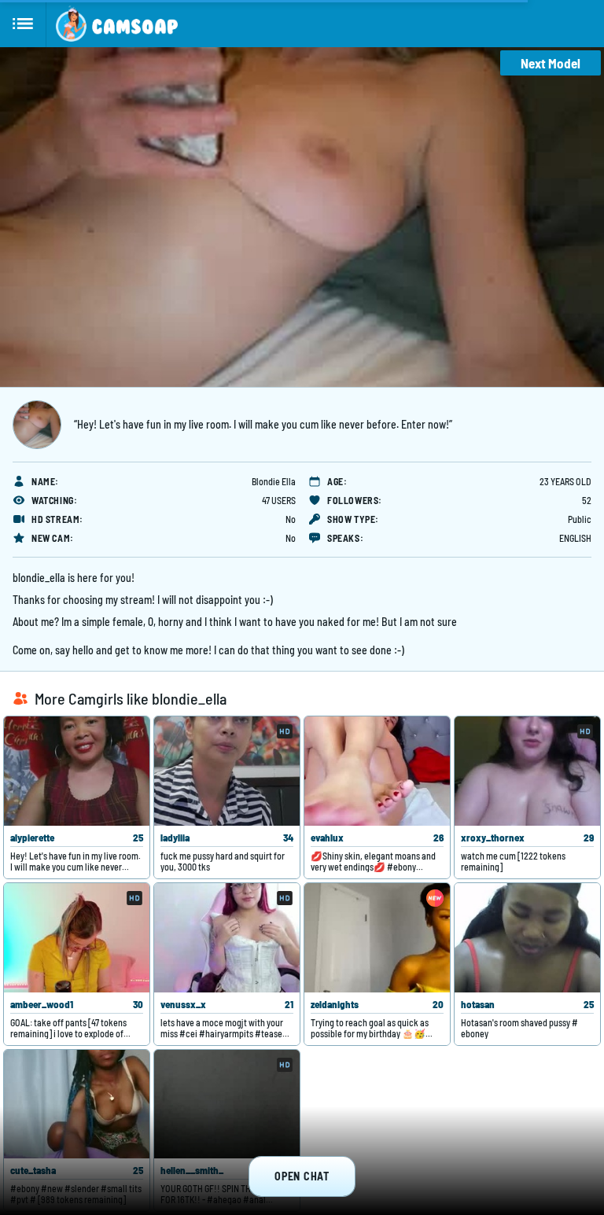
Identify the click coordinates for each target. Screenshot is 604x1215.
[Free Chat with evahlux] (377, 771)
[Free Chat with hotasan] (527, 937)
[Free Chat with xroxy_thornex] (527, 771)
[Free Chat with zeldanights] (377, 937)
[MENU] (23, 23)
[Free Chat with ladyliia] (227, 771)
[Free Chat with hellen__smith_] (227, 1104)
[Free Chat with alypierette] (76, 771)
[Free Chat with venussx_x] (227, 937)
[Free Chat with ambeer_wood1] (76, 937)
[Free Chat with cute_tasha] (76, 1104)
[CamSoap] (117, 24)
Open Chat (301, 1176)
